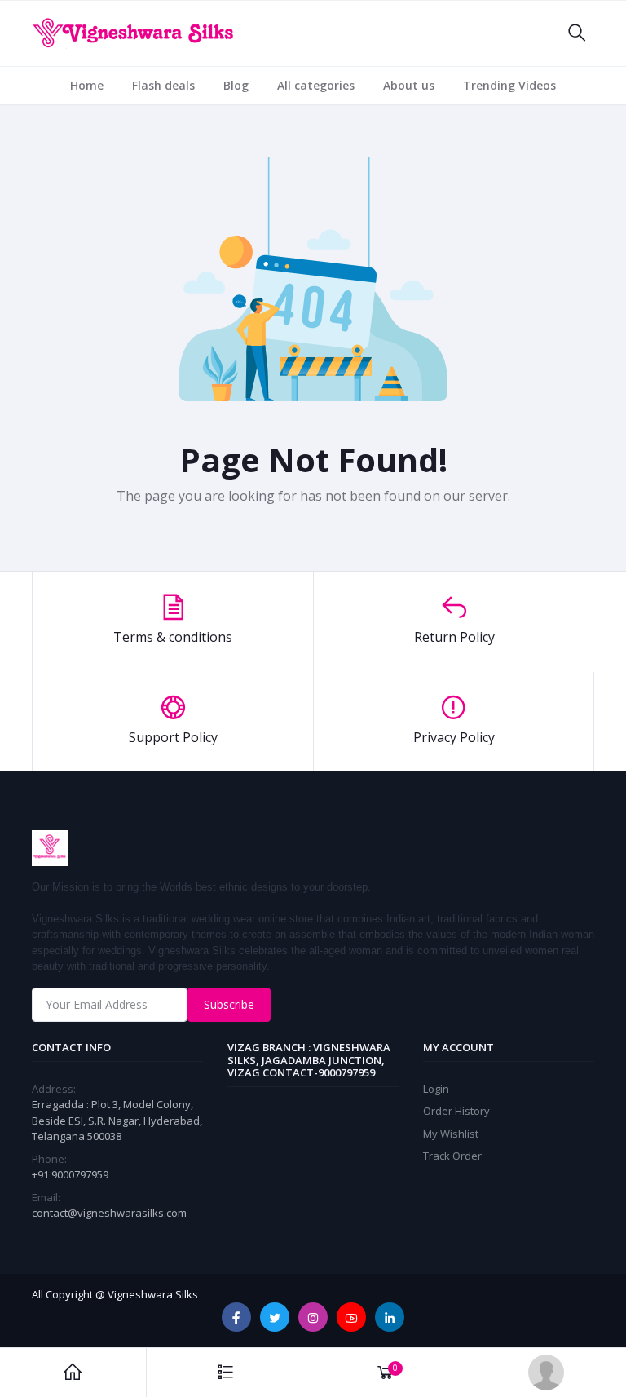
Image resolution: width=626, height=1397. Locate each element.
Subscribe (229, 1004)
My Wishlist (450, 1133)
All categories (316, 85)
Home (87, 85)
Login (436, 1088)
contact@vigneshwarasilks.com (109, 1212)
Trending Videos (509, 85)
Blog (236, 85)
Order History (456, 1110)
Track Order (452, 1155)
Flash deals (163, 85)
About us (408, 85)
